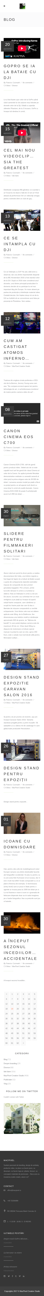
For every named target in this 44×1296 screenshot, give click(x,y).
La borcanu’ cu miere (13, 1253)
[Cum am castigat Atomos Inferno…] (22, 323)
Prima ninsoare (10, 1267)
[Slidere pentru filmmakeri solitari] (22, 515)
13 (12, 1004)
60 (6, 1043)
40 (29, 1023)
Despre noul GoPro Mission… (16, 1239)
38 (18, 1023)
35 (35, 1019)
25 (12, 1014)
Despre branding (10, 1063)
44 (18, 1028)
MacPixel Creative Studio (21, 366)
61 (12, 1043)
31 (12, 1019)
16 (29, 1004)
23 (35, 1009)
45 (23, 1028)
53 (35, 1033)
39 (23, 1023)
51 (23, 1033)
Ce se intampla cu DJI (20, 244)
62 (18, 1043)
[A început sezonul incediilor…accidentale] (22, 923)
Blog (5, 1059)
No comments (28, 83)
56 (18, 1038)
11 (35, 999)
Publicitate (8, 1080)
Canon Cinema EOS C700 (19, 437)
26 (18, 1014)
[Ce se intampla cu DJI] (22, 220)
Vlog (5, 1084)
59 (35, 1038)
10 (29, 999)
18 (6, 1009)
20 (18, 1009)
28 (29, 1014)
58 (29, 1038)
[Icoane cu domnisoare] (22, 823)
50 (18, 1033)
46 (29, 1028)
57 (23, 1038)
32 (18, 1019)
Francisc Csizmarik (13, 83)
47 (35, 1028)
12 (6, 1004)
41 (35, 1023)
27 (23, 1014)
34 (29, 1019)
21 (23, 1009)
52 (29, 1033)
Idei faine (15, 176)
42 (6, 1028)
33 (23, 1019)
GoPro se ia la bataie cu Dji (20, 72)
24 (6, 1014)
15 (23, 1004)
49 (12, 1033)
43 (12, 1028)
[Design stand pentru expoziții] (22, 750)
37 (12, 1023)
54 (6, 1038)
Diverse (14, 85)
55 (12, 1038)
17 (35, 1004)
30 (6, 1019)
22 (29, 1009)
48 (6, 1033)
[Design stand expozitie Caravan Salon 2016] (22, 659)
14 (18, 1004)
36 (6, 1023)
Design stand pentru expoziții (22, 774)
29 (35, 1014)
